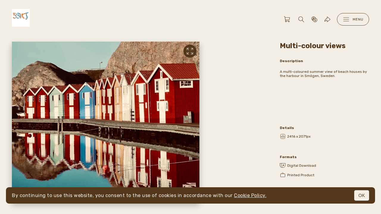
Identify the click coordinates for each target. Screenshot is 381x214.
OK (361, 195)
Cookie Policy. (250, 195)
